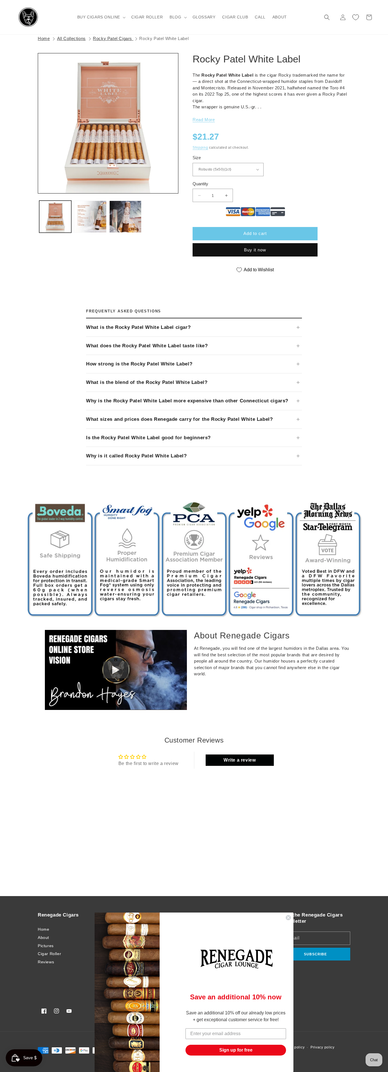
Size (197, 157)
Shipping (200, 148)
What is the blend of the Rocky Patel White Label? (146, 382)
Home (44, 38)
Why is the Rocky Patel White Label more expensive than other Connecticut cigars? (187, 400)
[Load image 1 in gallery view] (55, 217)
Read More (204, 119)
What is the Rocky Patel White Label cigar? (138, 327)
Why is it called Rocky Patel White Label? (136, 456)
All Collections (71, 38)
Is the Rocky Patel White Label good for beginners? (148, 437)
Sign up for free (236, 1050)
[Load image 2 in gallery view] (90, 217)
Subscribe (315, 954)
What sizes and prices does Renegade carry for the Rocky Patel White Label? (179, 419)
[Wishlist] (355, 17)
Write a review (240, 760)
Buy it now (255, 249)
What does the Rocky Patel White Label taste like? (147, 345)
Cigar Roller (49, 953)
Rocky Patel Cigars (113, 38)
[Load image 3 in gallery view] (125, 217)
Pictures (46, 945)
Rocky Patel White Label (164, 38)
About (43, 937)
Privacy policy (322, 1047)
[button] (101, 17)
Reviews (46, 962)
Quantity (200, 183)
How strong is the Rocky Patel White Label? (139, 364)
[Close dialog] (288, 917)
